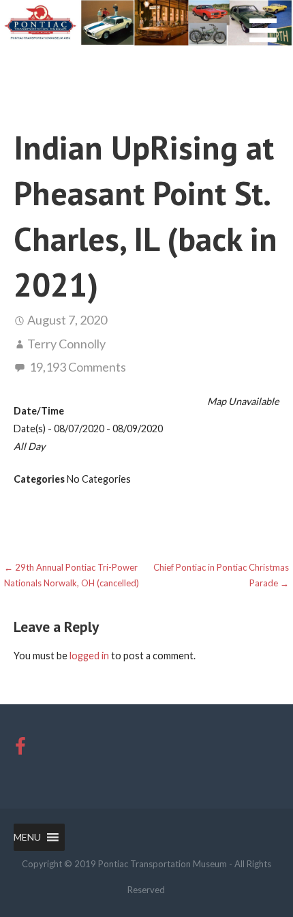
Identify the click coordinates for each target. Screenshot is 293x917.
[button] (271, 38)
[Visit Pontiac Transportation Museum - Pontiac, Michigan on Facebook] (20, 749)
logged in (89, 655)
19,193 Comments (77, 366)
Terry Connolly (66, 343)
